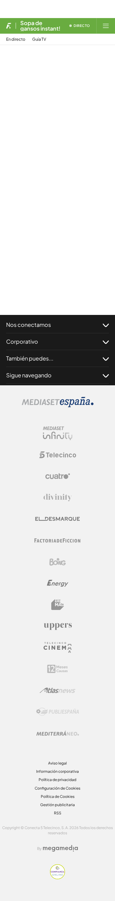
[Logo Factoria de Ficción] (57, 540)
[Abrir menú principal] (106, 26)
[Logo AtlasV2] (57, 690)
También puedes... (29, 358)
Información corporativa (57, 771)
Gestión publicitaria (57, 804)
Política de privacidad (57, 779)
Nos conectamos (28, 324)
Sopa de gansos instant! (40, 25)
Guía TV (39, 39)
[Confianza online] (57, 877)
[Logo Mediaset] (57, 406)
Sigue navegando (29, 375)
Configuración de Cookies (57, 788)
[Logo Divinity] (58, 497)
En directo (15, 39)
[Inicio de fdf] (8, 26)
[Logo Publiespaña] (57, 712)
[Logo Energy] (57, 583)
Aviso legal (57, 763)
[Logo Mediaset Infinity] (57, 433)
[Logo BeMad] (57, 604)
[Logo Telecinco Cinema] (58, 647)
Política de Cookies (58, 796)
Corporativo (22, 341)
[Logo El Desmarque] (57, 519)
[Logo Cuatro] (57, 476)
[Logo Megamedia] (60, 848)
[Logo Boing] (57, 562)
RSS (57, 813)
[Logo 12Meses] (57, 669)
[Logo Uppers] (57, 626)
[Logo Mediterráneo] (57, 733)
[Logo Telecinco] (57, 454)
